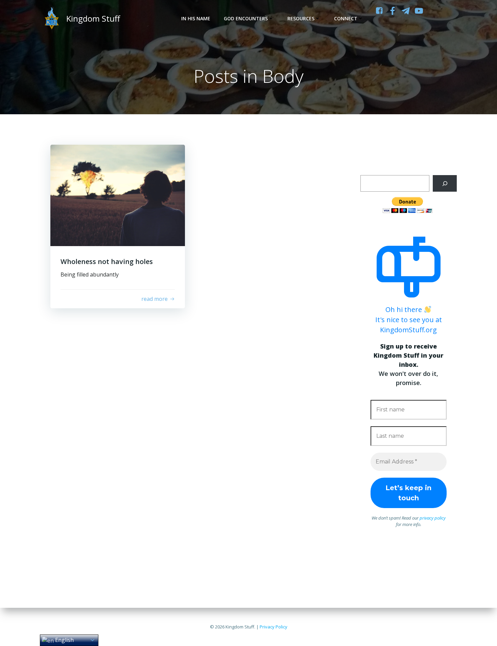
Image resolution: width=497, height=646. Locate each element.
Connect (345, 18)
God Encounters (246, 18)
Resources (300, 18)
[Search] (445, 183)
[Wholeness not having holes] (117, 194)
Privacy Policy (273, 627)
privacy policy (433, 518)
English (64, 640)
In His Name (195, 18)
